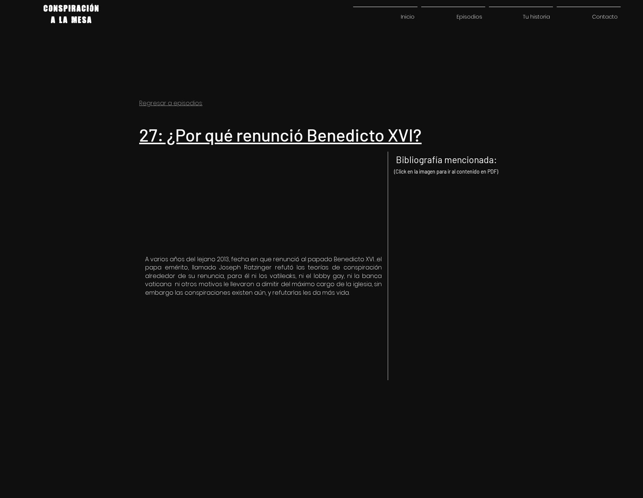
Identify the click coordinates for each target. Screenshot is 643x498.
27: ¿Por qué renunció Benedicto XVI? (280, 134)
